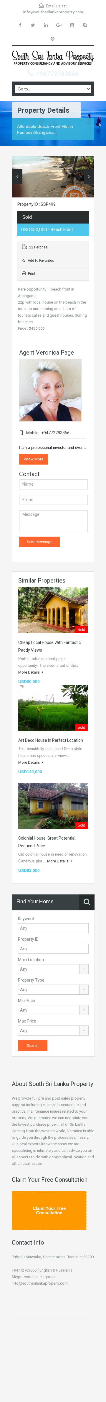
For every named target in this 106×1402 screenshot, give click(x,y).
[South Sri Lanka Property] (53, 58)
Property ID (28, 939)
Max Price (27, 1021)
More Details (29, 672)
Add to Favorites (40, 261)
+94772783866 (57, 73)
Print (31, 274)
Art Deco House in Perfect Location (50, 740)
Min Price (26, 1000)
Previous (17, 176)
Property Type (31, 980)
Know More (33, 459)
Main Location (31, 959)
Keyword (26, 918)
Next (89, 176)
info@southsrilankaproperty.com (53, 11)
